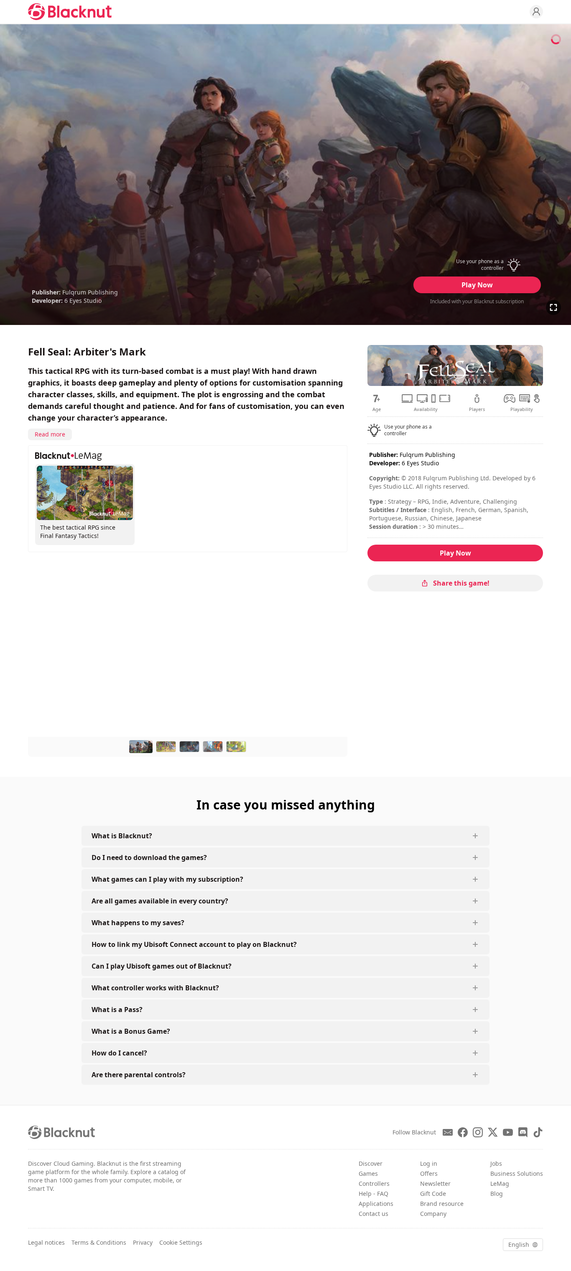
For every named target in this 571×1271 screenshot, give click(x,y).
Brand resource (442, 1204)
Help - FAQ (373, 1193)
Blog (496, 1193)
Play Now (477, 284)
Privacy (143, 1242)
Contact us (373, 1214)
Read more (50, 434)
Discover (370, 1163)
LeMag (499, 1183)
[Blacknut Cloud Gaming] (70, 11)
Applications (376, 1204)
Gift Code (433, 1193)
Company (433, 1214)
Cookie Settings (180, 1242)
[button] (476, 264)
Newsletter (435, 1183)
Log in (428, 1163)
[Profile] (536, 11)
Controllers (374, 1183)
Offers (429, 1173)
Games (368, 1173)
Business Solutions (516, 1173)
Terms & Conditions (98, 1242)
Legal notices (46, 1242)
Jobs (496, 1163)
